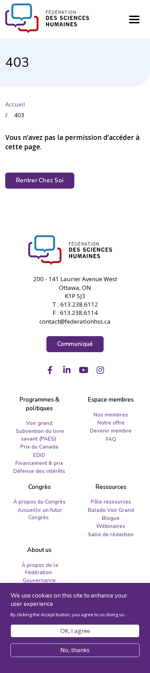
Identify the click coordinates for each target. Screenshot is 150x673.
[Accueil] (75, 250)
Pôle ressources (111, 501)
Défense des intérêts (39, 471)
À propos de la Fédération (40, 569)
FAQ (111, 439)
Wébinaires (110, 526)
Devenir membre (111, 430)
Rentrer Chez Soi (39, 180)
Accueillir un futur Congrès (40, 514)
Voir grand (39, 423)
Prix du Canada (39, 446)
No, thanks (75, 650)
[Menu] (134, 19)
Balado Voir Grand (111, 510)
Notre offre (111, 422)
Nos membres (110, 414)
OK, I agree (75, 631)
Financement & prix (39, 463)
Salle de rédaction (111, 534)
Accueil (15, 104)
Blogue (111, 518)
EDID (39, 455)
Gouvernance (39, 580)
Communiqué (75, 344)
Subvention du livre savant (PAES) (40, 435)
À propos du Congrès (39, 501)
